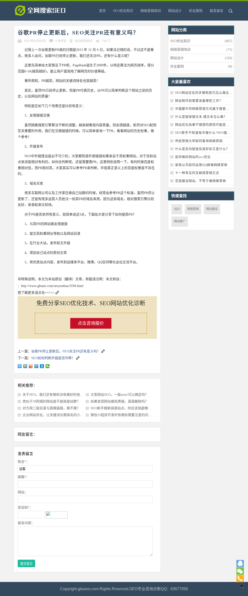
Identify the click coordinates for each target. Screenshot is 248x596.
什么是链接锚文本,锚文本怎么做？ (201, 116)
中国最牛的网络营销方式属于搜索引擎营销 (207, 108)
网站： (23, 492)
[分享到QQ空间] (25, 366)
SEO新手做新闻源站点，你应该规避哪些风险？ (126, 408)
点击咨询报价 (91, 323)
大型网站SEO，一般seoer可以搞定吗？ (119, 394)
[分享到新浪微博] (31, 366)
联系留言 (216, 11)
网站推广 (180, 221)
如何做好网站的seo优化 (193, 157)
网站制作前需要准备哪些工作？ (199, 100)
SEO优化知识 (123, 11)
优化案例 (195, 11)
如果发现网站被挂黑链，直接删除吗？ (119, 401)
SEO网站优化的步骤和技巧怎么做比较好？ (207, 92)
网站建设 (212, 209)
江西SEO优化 (48, 12)
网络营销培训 (150, 11)
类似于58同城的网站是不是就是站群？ (51, 401)
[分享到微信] (48, 366)
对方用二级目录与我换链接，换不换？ (51, 408)
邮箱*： (24, 477)
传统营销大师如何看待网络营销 (199, 141)
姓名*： (24, 462)
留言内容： (26, 523)
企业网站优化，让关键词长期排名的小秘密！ (56, 415)
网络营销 (193, 209)
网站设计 (175, 11)
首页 (102, 11)
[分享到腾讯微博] (36, 366)
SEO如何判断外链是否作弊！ (53, 358)
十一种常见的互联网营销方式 (197, 173)
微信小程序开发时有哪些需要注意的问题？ (123, 415)
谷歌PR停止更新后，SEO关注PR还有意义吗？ (65, 351)
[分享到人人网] (42, 366)
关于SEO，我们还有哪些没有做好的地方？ (55, 394)
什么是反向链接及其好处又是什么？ (202, 149)
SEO (177, 209)
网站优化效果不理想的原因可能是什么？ (205, 124)
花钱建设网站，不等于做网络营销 (200, 181)
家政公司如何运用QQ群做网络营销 (201, 165)
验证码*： (25, 507)
